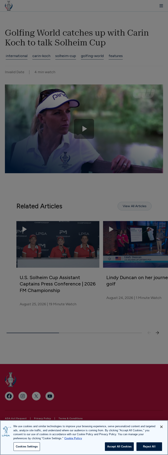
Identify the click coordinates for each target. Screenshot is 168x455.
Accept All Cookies (119, 446)
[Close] (161, 426)
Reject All (149, 446)
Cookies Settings (27, 446)
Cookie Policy (73, 438)
